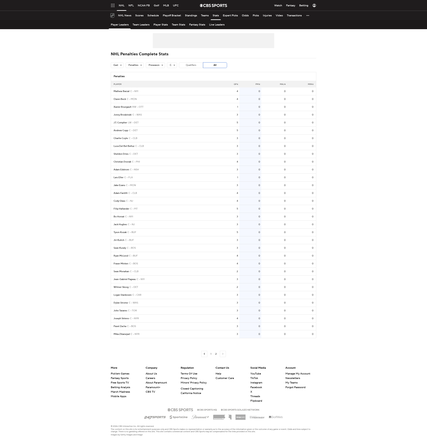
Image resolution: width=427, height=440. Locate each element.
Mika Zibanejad (122, 334)
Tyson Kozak (120, 232)
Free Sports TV (120, 382)
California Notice (191, 393)
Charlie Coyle (121, 138)
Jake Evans (119, 185)
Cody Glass (119, 201)
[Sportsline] (179, 416)
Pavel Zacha (120, 326)
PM (257, 84)
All (215, 65)
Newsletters (292, 378)
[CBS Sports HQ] (207, 409)
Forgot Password (295, 387)
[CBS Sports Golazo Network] (240, 409)
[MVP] (241, 416)
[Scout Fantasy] (257, 417)
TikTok (254, 378)
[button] (113, 5)
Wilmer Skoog (121, 287)
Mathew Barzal (121, 91)
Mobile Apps (118, 396)
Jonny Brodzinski (123, 114)
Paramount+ (153, 387)
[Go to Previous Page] (204, 354)
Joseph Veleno (121, 318)
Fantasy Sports (120, 378)
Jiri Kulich (119, 240)
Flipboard (256, 400)
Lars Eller (118, 177)
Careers (150, 378)
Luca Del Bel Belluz (124, 146)
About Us (151, 373)
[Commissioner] (222, 416)
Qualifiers (191, 65)
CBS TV (150, 392)
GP (235, 84)
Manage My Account (297, 373)
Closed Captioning (192, 388)
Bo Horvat (119, 216)
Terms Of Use (189, 373)
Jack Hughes (120, 224)
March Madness (120, 392)
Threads (255, 396)
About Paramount (156, 382)
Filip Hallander (121, 208)
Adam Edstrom (121, 169)
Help (218, 373)
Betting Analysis (120, 387)
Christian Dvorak (122, 161)
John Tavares (120, 310)
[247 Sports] (155, 416)
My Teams (291, 382)
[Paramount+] (200, 416)
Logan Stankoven (123, 295)
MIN (310, 84)
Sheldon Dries (121, 154)
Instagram (256, 382)
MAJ (282, 84)
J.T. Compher (120, 122)
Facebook (256, 387)
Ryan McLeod (121, 255)
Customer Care (225, 378)
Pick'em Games (120, 373)
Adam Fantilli (121, 193)
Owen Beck (120, 99)
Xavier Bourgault (122, 107)
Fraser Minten (121, 263)
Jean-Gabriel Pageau (125, 279)
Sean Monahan (121, 271)
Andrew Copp (121, 130)
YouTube (255, 373)
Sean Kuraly (120, 248)
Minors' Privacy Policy (194, 382)
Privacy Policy (189, 378)
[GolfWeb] (276, 417)
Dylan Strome (121, 302)
